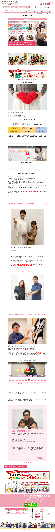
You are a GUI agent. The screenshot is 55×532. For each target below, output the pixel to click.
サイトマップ (24, 529)
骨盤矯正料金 (30, 10)
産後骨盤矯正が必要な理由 (18, 10)
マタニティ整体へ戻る (27, 462)
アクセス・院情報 (48, 10)
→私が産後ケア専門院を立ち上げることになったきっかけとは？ (22, 444)
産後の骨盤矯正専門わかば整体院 (28, 531)
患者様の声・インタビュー (42, 10)
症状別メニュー (24, 10)
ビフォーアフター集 (36, 10)
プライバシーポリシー (30, 529)
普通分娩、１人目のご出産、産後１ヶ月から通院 (14, 466)
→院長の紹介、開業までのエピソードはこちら (19, 454)
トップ (7, 10)
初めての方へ (13, 10)
